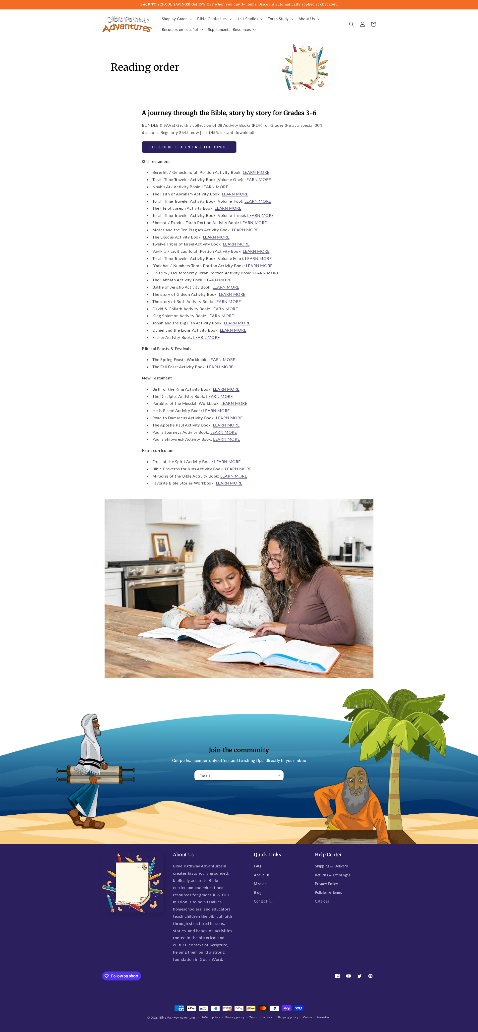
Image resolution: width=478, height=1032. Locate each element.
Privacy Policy (326, 884)
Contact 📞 (263, 901)
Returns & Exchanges (332, 875)
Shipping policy (288, 1017)
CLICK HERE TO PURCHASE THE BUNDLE (189, 147)
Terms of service (260, 1017)
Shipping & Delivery (331, 866)
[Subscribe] (278, 775)
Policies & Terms (328, 892)
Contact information (316, 1017)
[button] (176, 18)
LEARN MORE (256, 172)
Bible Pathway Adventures (177, 1017)
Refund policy (210, 1017)
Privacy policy (235, 1017)
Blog (257, 892)
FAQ (257, 866)
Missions (261, 884)
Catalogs (322, 901)
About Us (262, 875)
